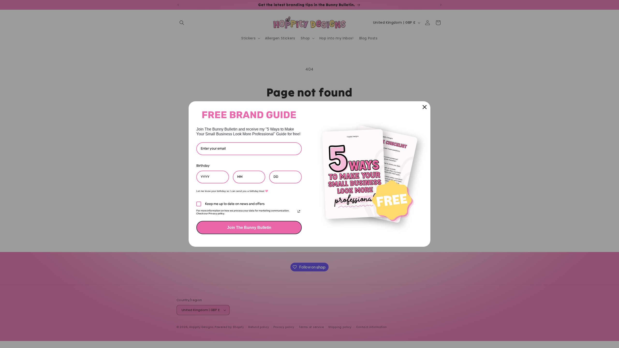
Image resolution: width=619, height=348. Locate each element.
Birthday (203, 166)
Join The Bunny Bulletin (249, 227)
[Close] (424, 107)
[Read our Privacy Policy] (299, 211)
